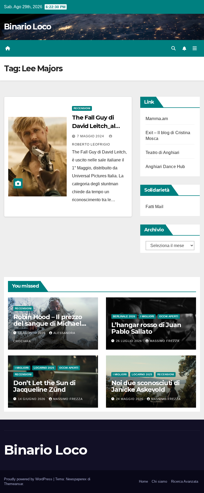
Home (143, 481)
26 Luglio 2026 (129, 340)
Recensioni (82, 108)
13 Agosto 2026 (32, 332)
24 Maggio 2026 (130, 398)
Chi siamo (159, 481)
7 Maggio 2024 (91, 136)
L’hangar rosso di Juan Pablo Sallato (146, 328)
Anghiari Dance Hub (165, 166)
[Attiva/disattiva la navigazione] (194, 48)
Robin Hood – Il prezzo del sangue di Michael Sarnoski (47, 323)
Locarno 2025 (44, 367)
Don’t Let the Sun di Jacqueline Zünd (44, 386)
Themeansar (13, 484)
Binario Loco (27, 27)
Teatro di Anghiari (163, 152)
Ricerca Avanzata (184, 481)
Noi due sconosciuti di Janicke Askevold (145, 386)
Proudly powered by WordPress (28, 479)
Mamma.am (157, 118)
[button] (173, 48)
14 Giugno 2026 (32, 398)
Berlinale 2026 (124, 316)
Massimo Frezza (164, 340)
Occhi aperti (168, 316)
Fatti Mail (154, 206)
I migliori (147, 316)
